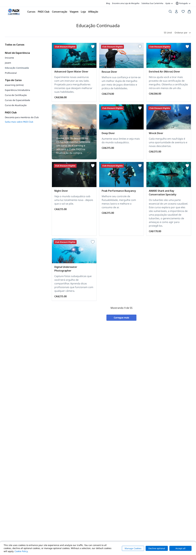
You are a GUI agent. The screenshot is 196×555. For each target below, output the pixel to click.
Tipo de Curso (13, 80)
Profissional (11, 72)
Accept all (180, 548)
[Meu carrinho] (189, 12)
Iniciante (9, 57)
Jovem (8, 62)
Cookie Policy (21, 551)
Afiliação (93, 11)
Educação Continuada (17, 67)
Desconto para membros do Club (22, 117)
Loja (83, 11)
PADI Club (43, 11)
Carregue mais (121, 317)
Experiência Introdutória (17, 90)
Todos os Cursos (14, 44)
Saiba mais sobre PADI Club (19, 121)
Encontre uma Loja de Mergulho (125, 3)
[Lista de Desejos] (183, 12)
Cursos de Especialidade (17, 100)
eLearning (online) (14, 85)
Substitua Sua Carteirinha (152, 3)
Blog (108, 3)
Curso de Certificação (16, 95)
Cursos (31, 11)
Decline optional (156, 548)
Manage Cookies (133, 548)
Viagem (74, 11)
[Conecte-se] (177, 12)
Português (181, 3)
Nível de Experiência (17, 53)
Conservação (59, 11)
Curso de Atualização (15, 105)
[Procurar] (170, 12)
